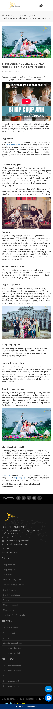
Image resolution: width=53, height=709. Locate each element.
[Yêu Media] (13, 6)
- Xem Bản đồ (39, 699)
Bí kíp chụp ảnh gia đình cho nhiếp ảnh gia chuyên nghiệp (23, 65)
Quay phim (7, 575)
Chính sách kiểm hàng (11, 686)
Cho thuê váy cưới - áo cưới (14, 585)
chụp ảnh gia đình (20, 478)
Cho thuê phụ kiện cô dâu (13, 595)
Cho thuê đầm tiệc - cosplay (14, 615)
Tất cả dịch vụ (8, 610)
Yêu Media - (6, 475)
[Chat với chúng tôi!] (48, 698)
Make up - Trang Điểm (12, 580)
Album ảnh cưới (9, 633)
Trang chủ (9, 16)
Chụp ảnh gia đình (10, 569)
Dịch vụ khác (8, 600)
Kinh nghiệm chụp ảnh (26, 16)
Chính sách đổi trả (10, 676)
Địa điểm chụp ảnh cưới (12, 643)
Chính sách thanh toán (12, 666)
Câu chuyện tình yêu (11, 628)
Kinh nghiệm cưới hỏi (11, 653)
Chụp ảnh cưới (9, 564)
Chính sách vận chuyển (12, 671)
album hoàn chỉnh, (12, 145)
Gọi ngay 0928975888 (27, 706)
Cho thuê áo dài (9, 590)
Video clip (7, 638)
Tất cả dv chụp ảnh (10, 605)
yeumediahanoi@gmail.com (18, 541)
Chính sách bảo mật (11, 681)
